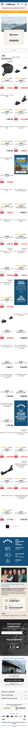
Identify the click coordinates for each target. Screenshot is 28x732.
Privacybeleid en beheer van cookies (19, 723)
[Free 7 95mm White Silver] (7, 225)
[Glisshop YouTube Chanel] (17, 647)
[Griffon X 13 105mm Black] (21, 351)
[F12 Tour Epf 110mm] (7, 469)
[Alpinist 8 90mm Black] (7, 319)
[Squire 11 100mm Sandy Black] (21, 501)
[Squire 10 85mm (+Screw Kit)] (21, 469)
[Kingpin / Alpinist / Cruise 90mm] (7, 501)
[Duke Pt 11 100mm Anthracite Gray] (21, 195)
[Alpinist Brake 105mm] (7, 163)
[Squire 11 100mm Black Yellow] (21, 438)
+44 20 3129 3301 (16, 607)
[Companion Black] (7, 69)
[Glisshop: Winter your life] (10, 4)
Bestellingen (8, 692)
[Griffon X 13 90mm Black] (7, 380)
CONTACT (14, 600)
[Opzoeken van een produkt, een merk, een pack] (25, 8)
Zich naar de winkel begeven (14, 680)
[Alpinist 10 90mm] (21, 69)
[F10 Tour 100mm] (7, 438)
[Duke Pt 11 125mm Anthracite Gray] (7, 351)
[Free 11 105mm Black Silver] (7, 257)
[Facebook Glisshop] (10, 647)
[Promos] (21, 164)
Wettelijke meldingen (7, 722)
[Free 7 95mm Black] (7, 195)
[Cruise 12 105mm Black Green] (21, 319)
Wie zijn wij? (7, 695)
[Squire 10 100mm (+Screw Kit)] (21, 101)
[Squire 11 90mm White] (7, 101)
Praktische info (9, 698)
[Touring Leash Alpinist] (21, 225)
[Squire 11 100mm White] (7, 132)
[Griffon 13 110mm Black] (7, 288)
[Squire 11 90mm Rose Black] (7, 409)
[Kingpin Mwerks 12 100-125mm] (21, 380)
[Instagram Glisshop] (14, 647)
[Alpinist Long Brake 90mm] (21, 257)
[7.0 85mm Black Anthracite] (21, 132)
